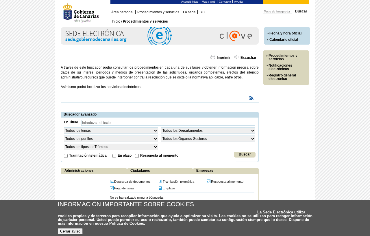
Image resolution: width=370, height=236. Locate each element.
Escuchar (248, 58)
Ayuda (238, 1)
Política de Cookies (126, 223)
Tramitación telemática (88, 155)
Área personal (122, 12)
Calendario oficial (283, 39)
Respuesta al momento (159, 155)
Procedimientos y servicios (158, 12)
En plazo (125, 155)
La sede (189, 12)
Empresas (204, 171)
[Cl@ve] (160, 43)
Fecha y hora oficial (285, 33)
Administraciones (79, 171)
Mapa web (209, 1)
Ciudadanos (140, 171)
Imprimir (224, 58)
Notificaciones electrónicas (280, 67)
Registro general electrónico (282, 77)
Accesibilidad (190, 1)
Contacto (225, 1)
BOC (203, 12)
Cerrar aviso (70, 231)
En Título (71, 122)
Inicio (116, 21)
